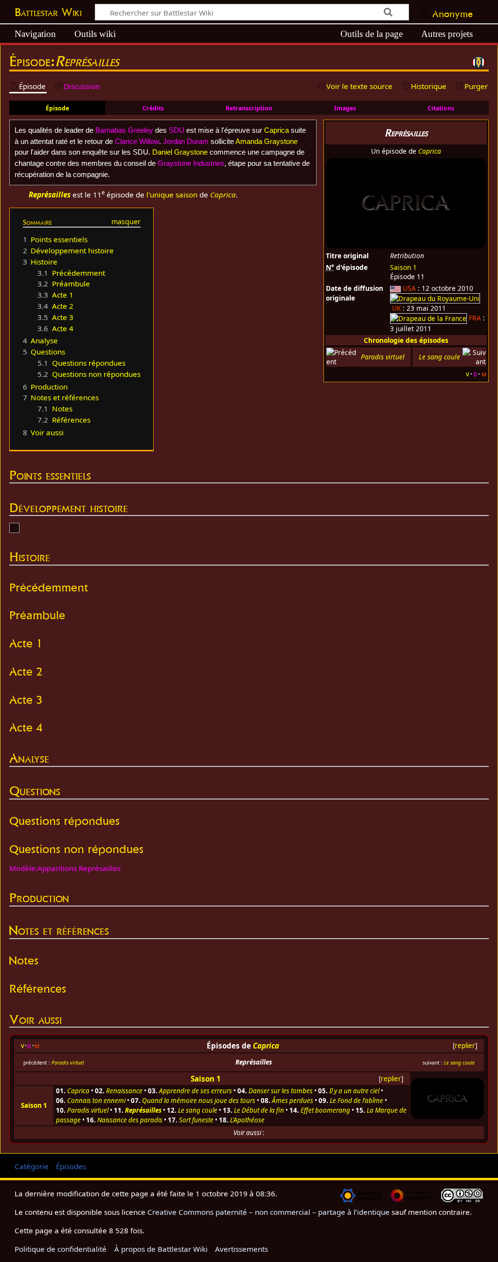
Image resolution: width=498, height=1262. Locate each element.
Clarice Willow (137, 141)
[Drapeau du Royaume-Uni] (435, 297)
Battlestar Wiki (48, 12)
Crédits (153, 108)
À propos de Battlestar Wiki (161, 1249)
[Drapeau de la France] (428, 317)
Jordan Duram (186, 141)
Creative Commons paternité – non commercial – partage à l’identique (268, 1212)
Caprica (429, 151)
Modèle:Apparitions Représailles (65, 868)
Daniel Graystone (180, 152)
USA (409, 288)
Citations (440, 108)
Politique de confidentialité (61, 1249)
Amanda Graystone (266, 141)
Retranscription (249, 108)
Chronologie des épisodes (406, 340)
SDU (176, 130)
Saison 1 (403, 267)
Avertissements (241, 1249)
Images (345, 108)
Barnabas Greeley (124, 130)
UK (396, 308)
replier (465, 1045)
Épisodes (71, 1166)
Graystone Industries (191, 163)
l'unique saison (171, 194)
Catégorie (32, 1166)
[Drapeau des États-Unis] (395, 288)
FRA (475, 317)
